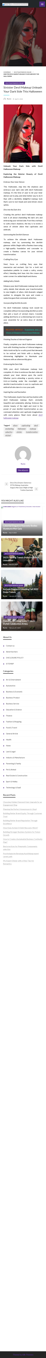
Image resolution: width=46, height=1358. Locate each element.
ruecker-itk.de (9, 1068)
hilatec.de (7, 937)
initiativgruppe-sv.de (11, 957)
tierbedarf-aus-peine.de (12, 1140)
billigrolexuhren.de (10, 1074)
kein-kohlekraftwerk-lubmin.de (16, 1125)
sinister (19, 432)
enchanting (9, 428)
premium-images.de (11, 966)
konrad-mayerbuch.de (12, 1008)
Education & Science (14, 710)
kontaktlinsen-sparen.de (13, 1158)
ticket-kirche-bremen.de (13, 1114)
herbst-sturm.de (9, 1317)
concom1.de (8, 1263)
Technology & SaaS (13, 787)
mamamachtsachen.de (12, 1065)
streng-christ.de (9, 1032)
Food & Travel (11, 728)
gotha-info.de (8, 1299)
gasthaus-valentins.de (12, 1029)
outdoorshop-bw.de (11, 993)
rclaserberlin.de (9, 922)
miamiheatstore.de (10, 1038)
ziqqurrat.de (8, 901)
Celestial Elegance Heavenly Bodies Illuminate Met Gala (20, 527)
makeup (33, 428)
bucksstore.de (9, 972)
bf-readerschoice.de (11, 1176)
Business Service (12, 704)
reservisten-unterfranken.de (14, 934)
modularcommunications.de (14, 987)
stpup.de (6, 1209)
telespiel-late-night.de (12, 1218)
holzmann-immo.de (11, 1326)
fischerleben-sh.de (10, 996)
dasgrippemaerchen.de (12, 1254)
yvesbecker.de (9, 1111)
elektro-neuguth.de (11, 1257)
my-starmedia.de (10, 1077)
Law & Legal (10, 752)
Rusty (9, 99)
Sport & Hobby (11, 781)
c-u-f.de (6, 1308)
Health (8, 740)
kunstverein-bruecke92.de (13, 1104)
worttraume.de (9, 874)
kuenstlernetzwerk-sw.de (13, 999)
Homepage (7, 72)
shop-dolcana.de (9, 1266)
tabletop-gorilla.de (10, 1056)
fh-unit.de (7, 919)
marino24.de (8, 1026)
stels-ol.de (7, 1167)
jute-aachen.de (9, 1143)
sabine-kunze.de (9, 1233)
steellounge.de (9, 871)
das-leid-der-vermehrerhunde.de (16, 1102)
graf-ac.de (7, 889)
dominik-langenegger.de (13, 1020)
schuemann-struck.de (11, 1194)
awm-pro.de (8, 925)
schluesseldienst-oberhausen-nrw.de (17, 1092)
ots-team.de (8, 978)
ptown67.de (8, 1131)
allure (15, 425)
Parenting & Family (13, 763)
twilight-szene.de (10, 1071)
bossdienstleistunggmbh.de (14, 904)
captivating (26, 425)
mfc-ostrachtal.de (10, 1227)
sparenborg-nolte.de (11, 954)
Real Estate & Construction (16, 775)
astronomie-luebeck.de (12, 1335)
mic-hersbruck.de (10, 1035)
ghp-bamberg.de (10, 1002)
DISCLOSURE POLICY (14, 658)
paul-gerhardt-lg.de (11, 1269)
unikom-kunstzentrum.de (13, 951)
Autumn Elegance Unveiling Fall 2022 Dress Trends (20, 590)
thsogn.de (7, 1272)
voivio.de (6, 1341)
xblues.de (7, 1287)
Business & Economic (14, 692)
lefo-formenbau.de (10, 910)
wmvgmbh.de (8, 1260)
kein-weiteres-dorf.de (12, 1128)
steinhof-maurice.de (11, 975)
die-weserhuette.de (11, 1161)
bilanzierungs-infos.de (12, 969)
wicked (8, 435)
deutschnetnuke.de (10, 1137)
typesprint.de (8, 1329)
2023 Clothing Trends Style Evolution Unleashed (21, 559)
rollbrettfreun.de (10, 1122)
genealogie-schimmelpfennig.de (16, 1191)
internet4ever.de (9, 1197)
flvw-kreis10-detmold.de (13, 1096)
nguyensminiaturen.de (12, 1230)
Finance (9, 716)
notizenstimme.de (10, 877)
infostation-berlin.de (11, 942)
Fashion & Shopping (13, 722)
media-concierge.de (11, 1311)
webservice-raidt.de (11, 1212)
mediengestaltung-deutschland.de (16, 895)
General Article (12, 734)
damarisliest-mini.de (11, 1005)
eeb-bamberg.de (10, 1200)
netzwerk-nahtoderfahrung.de (15, 1089)
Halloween (22, 428)
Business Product (13, 698)
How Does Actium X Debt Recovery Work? (20, 828)
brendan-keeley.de (10, 913)
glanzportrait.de (9, 1117)
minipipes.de (8, 1017)
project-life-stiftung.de (12, 1320)
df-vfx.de (6, 1185)
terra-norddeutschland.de (13, 1188)
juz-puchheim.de (9, 1081)
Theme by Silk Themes (23, 1354)
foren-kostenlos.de (10, 1179)
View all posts (23, 470)
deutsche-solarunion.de (12, 892)
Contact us (10, 646)
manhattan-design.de (11, 1251)
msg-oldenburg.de (10, 1236)
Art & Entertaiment (13, 680)
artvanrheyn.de (9, 963)
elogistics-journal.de (11, 1087)
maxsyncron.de (9, 1134)
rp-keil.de (7, 931)
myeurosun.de (8, 907)
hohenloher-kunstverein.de (14, 1173)
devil (36, 425)
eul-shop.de (7, 1242)
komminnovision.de (11, 945)
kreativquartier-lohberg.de (14, 1245)
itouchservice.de (9, 1278)
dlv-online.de (8, 1023)
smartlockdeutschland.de (13, 1044)
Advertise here (12, 652)
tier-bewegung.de (10, 960)
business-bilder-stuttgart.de (14, 1284)
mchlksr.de (7, 948)
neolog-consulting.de (11, 1053)
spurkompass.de (9, 880)
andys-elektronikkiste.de (13, 898)
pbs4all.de (7, 1014)
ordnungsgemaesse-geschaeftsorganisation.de (22, 990)
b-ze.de (6, 1332)
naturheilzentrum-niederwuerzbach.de (18, 1146)
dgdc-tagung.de (9, 1050)
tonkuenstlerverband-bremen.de (16, 1314)
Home (8, 746)
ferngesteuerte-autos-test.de (15, 1047)
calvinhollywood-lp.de (12, 1152)
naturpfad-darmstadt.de (13, 916)
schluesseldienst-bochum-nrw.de (16, 1011)
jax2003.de (7, 981)
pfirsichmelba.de (10, 1248)
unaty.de (6, 886)
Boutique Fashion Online (22, 72)
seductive (8, 432)
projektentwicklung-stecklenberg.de (18, 984)
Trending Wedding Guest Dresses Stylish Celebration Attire (19, 622)
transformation (32, 432)
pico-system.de (9, 1108)
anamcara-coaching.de (12, 1059)
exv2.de (6, 1083)
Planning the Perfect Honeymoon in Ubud (20, 809)
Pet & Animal (11, 769)
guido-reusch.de (9, 1149)
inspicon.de (7, 1323)
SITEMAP (10, 664)
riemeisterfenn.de (10, 1098)
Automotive (10, 686)
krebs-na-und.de (9, 1182)
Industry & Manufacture (15, 757)
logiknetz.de (8, 883)
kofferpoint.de (9, 1164)
